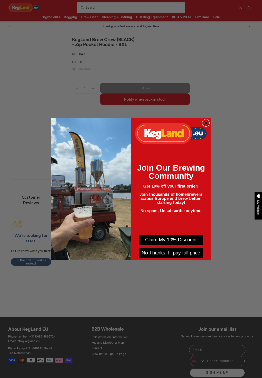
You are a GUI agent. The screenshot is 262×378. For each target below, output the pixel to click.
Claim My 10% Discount (171, 239)
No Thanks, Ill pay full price (171, 252)
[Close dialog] (206, 123)
